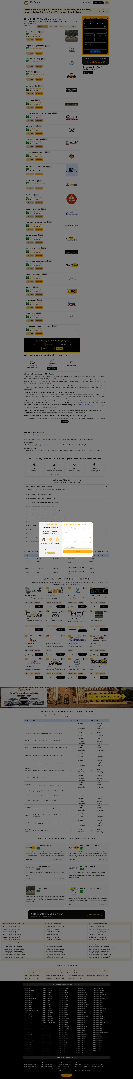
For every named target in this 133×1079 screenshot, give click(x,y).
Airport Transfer (88, 528)
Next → (78, 551)
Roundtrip (74, 528)
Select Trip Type (68, 527)
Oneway (67, 528)
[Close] (91, 523)
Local (80, 528)
